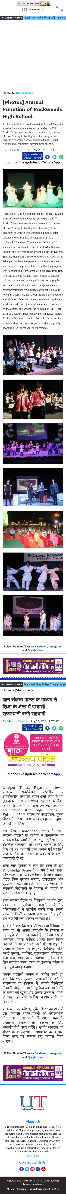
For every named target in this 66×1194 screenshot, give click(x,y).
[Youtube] (43, 1169)
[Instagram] (32, 1169)
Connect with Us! (33, 1162)
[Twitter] (27, 1169)
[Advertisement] (33, 56)
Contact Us (22, 1188)
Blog (56, 1188)
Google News (35, 650)
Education (22, 690)
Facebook (40, 646)
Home (7, 93)
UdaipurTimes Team (18, 149)
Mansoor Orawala (17, 721)
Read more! (33, 1155)
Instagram (54, 646)
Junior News (24, 93)
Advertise (48, 1188)
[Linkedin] (38, 1169)
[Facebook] (21, 1169)
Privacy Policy (35, 1188)
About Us (33, 1121)
